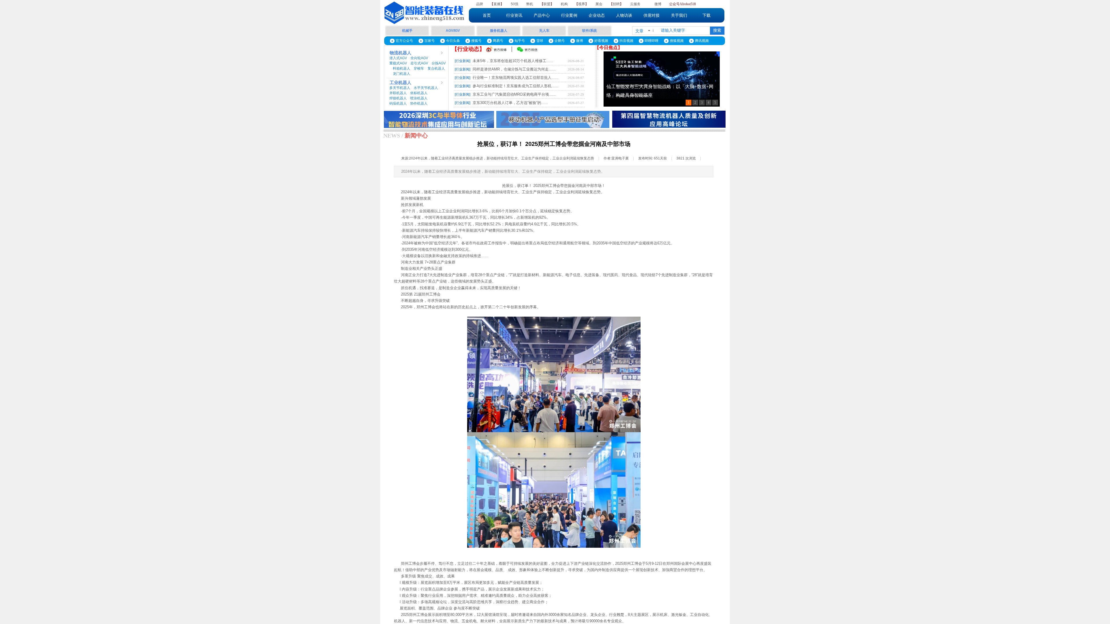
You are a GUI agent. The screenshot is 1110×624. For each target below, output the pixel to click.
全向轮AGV (419, 58)
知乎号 (520, 41)
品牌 (479, 4)
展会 (598, 4)
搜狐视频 (677, 41)
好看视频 (601, 41)
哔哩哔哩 (651, 41)
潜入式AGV (398, 58)
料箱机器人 (401, 68)
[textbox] (683, 30)
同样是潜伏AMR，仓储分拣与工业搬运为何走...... (514, 69)
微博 (657, 4)
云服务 (635, 4)
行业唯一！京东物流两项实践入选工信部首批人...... (515, 77)
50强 (514, 4)
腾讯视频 (702, 41)
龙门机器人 (401, 74)
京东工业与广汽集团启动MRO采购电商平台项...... (514, 94)
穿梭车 (419, 68)
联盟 (546, 4)
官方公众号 (404, 41)
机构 (564, 4)
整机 (529, 4)
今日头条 (453, 41)
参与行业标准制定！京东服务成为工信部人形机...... (515, 86)
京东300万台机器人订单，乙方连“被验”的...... (510, 103)
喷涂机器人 (419, 98)
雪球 (539, 41)
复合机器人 (436, 68)
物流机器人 (400, 53)
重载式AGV (398, 63)
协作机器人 (419, 103)
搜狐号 (476, 41)
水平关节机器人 (426, 88)
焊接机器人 (398, 98)
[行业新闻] (462, 61)
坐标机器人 (419, 93)
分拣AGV (439, 63)
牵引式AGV (419, 63)
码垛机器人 (398, 103)
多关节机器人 (399, 88)
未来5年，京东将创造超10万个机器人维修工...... (513, 61)
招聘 (616, 4)
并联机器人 (398, 93)
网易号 (498, 41)
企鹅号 (559, 41)
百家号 (429, 41)
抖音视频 (626, 41)
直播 (496, 4)
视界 (581, 4)
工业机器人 (400, 83)
